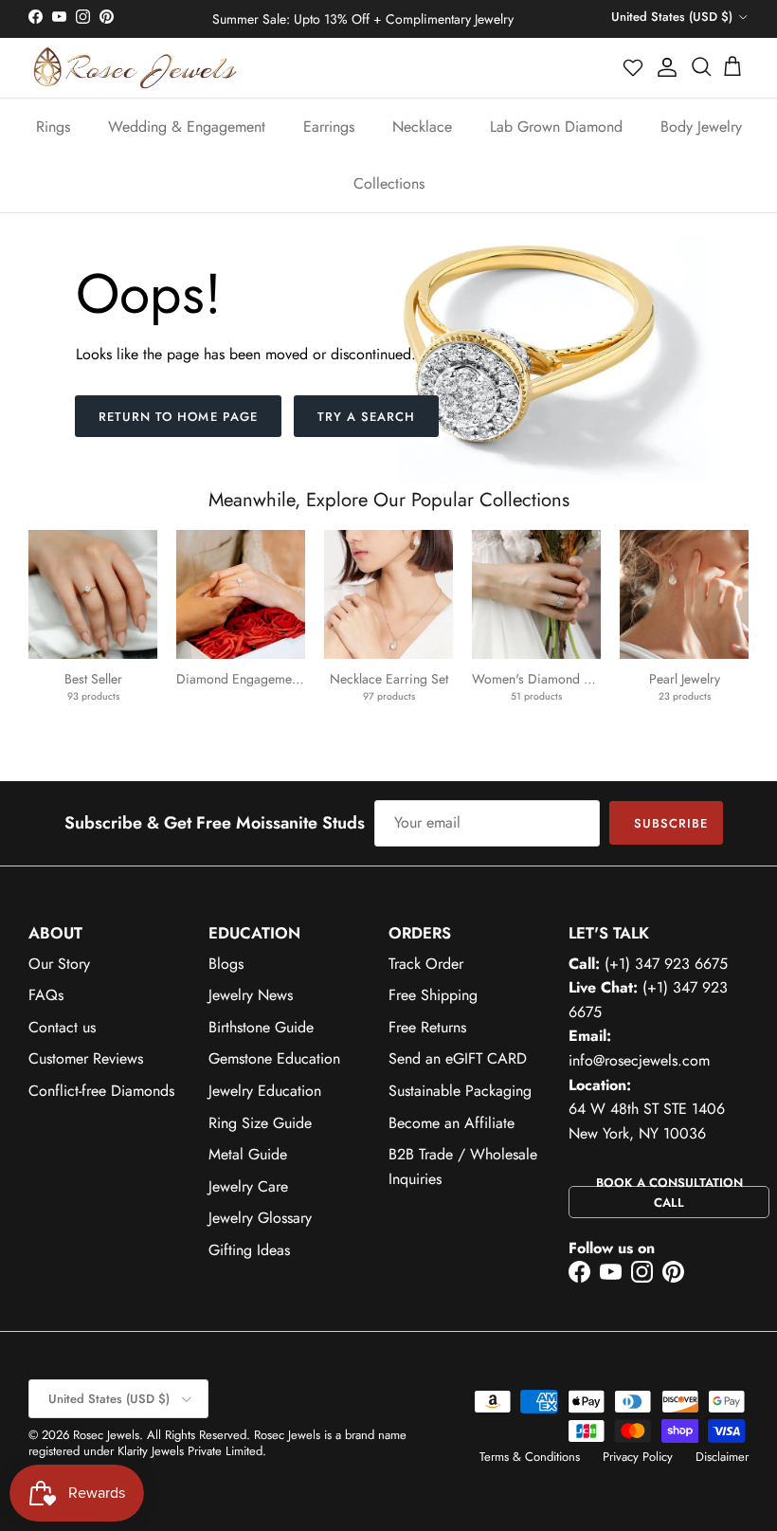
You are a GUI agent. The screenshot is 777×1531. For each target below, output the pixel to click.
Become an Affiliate (451, 1123)
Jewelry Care (248, 1186)
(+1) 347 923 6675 (666, 964)
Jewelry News (250, 995)
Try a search (366, 417)
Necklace (422, 126)
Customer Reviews (85, 1058)
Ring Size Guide (260, 1123)
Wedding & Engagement (186, 126)
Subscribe (671, 823)
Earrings (328, 126)
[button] (634, 67)
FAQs (45, 995)
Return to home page (178, 417)
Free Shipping (433, 995)
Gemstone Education (274, 1058)
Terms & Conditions (529, 1457)
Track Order (425, 964)
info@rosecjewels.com (639, 1060)
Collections (389, 183)
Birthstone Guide (261, 1027)
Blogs (226, 964)
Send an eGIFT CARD (457, 1058)
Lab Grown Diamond (556, 126)
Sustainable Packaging (460, 1091)
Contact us (62, 1027)
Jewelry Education (264, 1091)
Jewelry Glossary (260, 1218)
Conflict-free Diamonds (101, 1091)
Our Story (59, 964)
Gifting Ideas (249, 1250)
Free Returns (427, 1027)
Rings (53, 126)
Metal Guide (247, 1154)
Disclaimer (722, 1457)
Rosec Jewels (106, 1435)
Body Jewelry (701, 126)
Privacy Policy (638, 1457)
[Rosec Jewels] (135, 68)
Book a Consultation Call (669, 1193)
